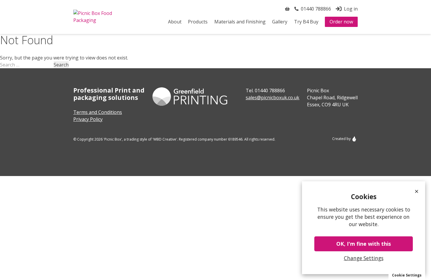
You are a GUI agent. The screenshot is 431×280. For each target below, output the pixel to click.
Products (198, 21)
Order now (341, 21)
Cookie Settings (407, 275)
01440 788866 (270, 90)
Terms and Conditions (97, 112)
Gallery (279, 21)
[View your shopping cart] (287, 9)
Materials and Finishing (240, 21)
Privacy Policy (88, 119)
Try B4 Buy (306, 21)
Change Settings (364, 258)
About (174, 21)
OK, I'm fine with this (363, 243)
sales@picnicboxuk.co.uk (272, 97)
